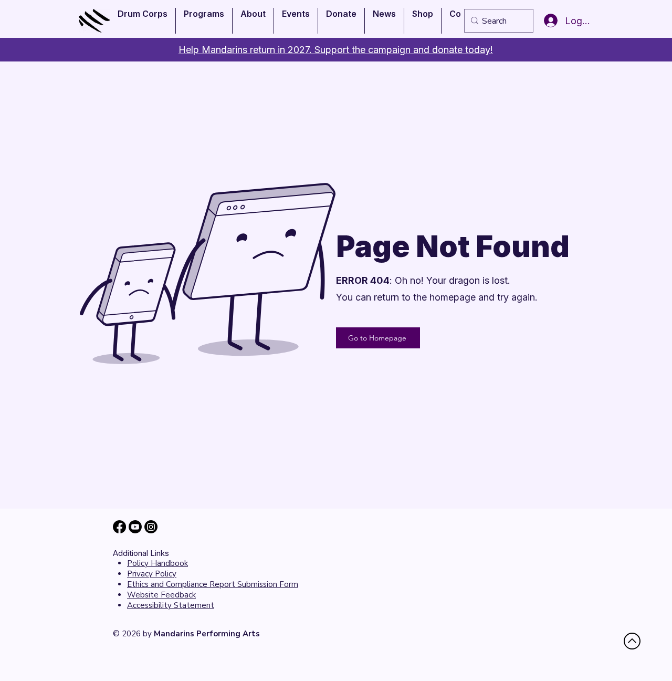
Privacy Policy (151, 574)
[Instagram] (151, 526)
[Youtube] (135, 526)
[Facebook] (119, 526)
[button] (142, 21)
